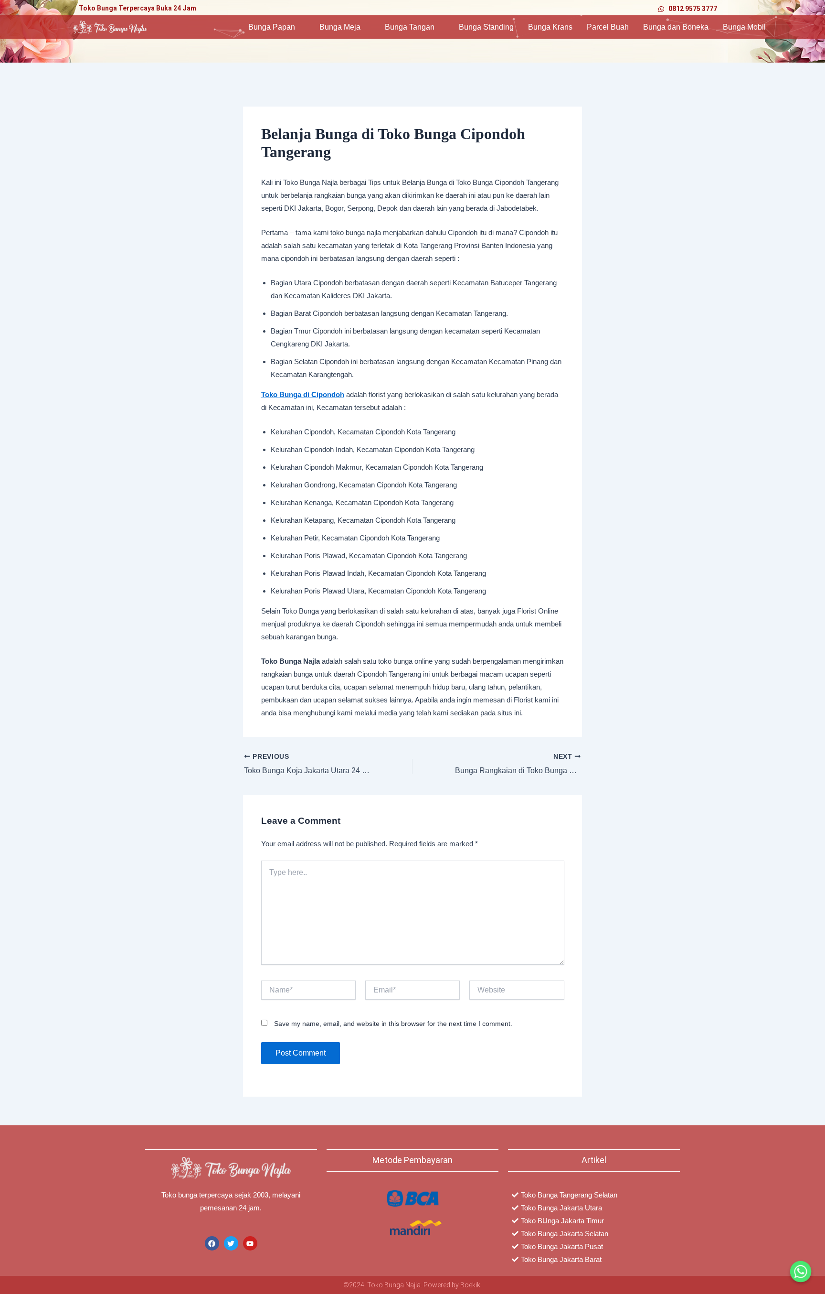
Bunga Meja (339, 27)
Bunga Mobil (744, 27)
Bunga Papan (271, 27)
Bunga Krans (550, 27)
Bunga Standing (486, 27)
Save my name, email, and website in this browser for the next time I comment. (393, 1023)
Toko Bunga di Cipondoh (302, 394)
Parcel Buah (608, 27)
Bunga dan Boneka (676, 27)
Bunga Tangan (409, 27)
